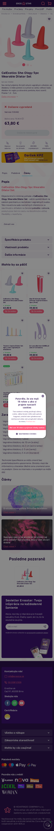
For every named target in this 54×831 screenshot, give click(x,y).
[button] (27, 433)
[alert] (27, 415)
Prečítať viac (30, 421)
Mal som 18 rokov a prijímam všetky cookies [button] (27, 427)
